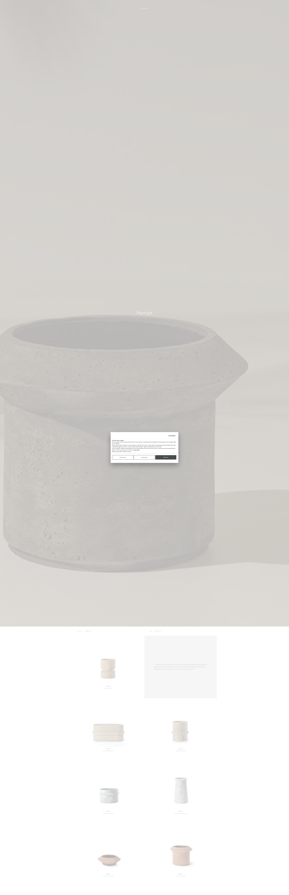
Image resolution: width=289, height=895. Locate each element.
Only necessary (123, 457)
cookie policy (137, 450)
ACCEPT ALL (165, 457)
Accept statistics (144, 457)
